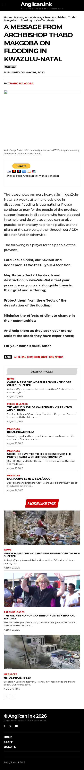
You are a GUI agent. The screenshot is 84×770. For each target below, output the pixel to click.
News (10, 379)
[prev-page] (6, 696)
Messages (21, 17)
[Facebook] (4, 726)
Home (8, 17)
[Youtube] (16, 726)
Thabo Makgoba (21, 83)
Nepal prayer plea (20, 431)
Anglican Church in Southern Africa (38, 357)
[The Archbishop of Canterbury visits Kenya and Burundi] (42, 590)
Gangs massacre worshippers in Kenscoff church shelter (39, 384)
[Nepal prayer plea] (42, 652)
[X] (10, 726)
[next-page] (12, 696)
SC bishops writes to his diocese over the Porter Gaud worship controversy (39, 455)
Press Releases (17, 404)
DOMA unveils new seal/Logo (28, 478)
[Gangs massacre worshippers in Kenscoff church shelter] (42, 528)
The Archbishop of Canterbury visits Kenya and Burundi (39, 409)
